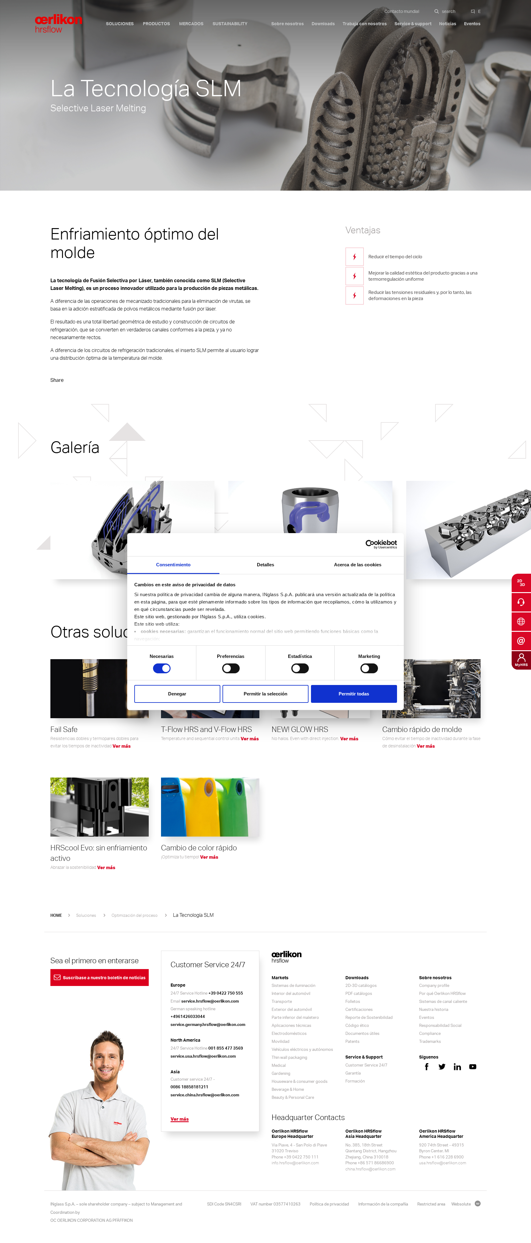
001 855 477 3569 (225, 1048)
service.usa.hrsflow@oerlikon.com (203, 1056)
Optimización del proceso (135, 915)
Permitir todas (354, 693)
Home (56, 915)
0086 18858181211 (189, 1086)
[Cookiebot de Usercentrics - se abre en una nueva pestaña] (370, 544)
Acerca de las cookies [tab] (357, 564)
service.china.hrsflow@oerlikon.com (205, 1094)
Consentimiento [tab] (173, 564)
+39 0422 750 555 (225, 993)
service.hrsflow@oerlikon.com (210, 1001)
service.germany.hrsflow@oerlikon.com (208, 1024)
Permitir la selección (265, 693)
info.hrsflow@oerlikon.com (295, 1162)
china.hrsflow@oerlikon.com (370, 1168)
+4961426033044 (188, 1016)
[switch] (231, 668)
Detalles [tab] (265, 564)
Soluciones (86, 915)
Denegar (177, 693)
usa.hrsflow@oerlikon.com (442, 1162)
